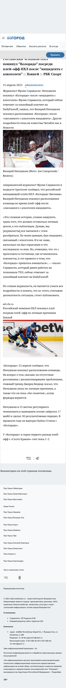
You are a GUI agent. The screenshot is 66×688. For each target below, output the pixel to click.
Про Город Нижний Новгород (16, 543)
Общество (21, 46)
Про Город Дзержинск (13, 548)
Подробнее (56, 672)
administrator (34, 85)
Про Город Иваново (12, 512)
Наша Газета (9, 506)
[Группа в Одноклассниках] (19, 578)
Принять (55, 54)
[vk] (28, 458)
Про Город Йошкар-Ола (14, 517)
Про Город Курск (11, 524)
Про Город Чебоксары (13, 488)
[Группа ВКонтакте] (6, 578)
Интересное (7, 46)
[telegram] (38, 458)
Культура (53, 46)
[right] (63, 47)
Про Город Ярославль (13, 499)
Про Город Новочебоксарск (15, 494)
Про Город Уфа (10, 535)
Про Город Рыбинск (12, 530)
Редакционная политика (14, 588)
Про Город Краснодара (13, 561)
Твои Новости (10, 554)
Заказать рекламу (37, 46)
